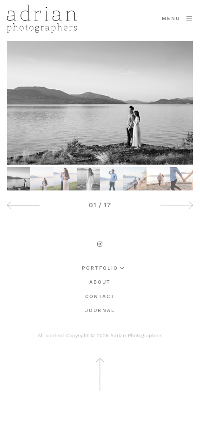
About (100, 282)
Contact (100, 296)
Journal (100, 310)
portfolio (100, 268)
